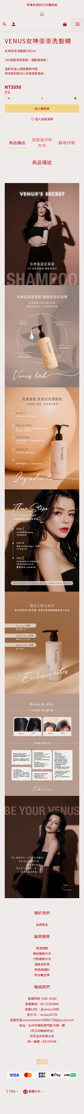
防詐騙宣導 (42, 975)
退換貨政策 (42, 964)
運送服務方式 (42, 953)
